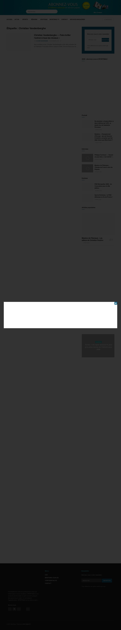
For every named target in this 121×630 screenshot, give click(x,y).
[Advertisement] (60, 315)
